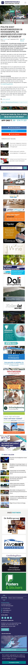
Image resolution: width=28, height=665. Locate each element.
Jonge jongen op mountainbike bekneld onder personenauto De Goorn (18, 472)
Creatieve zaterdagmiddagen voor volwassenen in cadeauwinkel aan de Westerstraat (18, 498)
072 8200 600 (6, 608)
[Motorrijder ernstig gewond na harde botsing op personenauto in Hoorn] (4, 492)
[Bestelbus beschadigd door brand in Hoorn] (4, 460)
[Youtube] (8, 617)
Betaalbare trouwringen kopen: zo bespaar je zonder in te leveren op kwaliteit (18, 465)
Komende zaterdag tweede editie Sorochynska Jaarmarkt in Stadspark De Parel (18, 478)
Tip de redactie (15, 134)
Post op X (14, 131)
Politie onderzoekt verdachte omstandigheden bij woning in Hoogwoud (17, 485)
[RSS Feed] (11, 617)
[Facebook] (2, 617)
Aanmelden (5, 629)
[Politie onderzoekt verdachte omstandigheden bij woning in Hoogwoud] (4, 486)
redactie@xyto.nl (7, 610)
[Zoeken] (25, 167)
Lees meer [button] (13, 658)
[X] (5, 617)
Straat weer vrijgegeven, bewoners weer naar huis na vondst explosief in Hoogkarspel (18, 145)
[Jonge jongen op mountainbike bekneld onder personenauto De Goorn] (4, 473)
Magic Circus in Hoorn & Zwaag (17, 503)
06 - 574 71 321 (20, 120)
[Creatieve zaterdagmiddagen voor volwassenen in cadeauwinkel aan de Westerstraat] (4, 499)
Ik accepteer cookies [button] (14, 662)
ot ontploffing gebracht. (7, 84)
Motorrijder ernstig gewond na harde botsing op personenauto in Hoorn (18, 491)
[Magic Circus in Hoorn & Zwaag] (4, 505)
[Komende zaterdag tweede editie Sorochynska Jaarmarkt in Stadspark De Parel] (4, 479)
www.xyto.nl (6, 612)
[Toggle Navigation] (25, 3)
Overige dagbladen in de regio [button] (9, 649)
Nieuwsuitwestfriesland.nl (12, 2)
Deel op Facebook (15, 127)
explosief (8, 99)
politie (3, 99)
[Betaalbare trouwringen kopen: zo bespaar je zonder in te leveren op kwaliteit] (4, 466)
